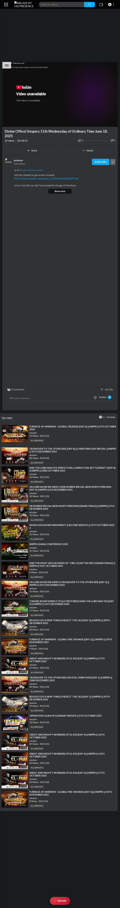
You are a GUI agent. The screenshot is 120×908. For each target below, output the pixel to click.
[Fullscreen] (113, 122)
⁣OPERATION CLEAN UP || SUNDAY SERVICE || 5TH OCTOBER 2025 (65, 715)
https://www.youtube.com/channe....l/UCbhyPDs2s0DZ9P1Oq (46, 178)
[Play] (6, 122)
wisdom (18, 160)
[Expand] (6, 4)
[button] (111, 4)
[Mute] (108, 122)
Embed (89, 150)
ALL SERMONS (37, 440)
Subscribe (100, 161)
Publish (103, 397)
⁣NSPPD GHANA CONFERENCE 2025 (48, 544)
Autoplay (110, 417)
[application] (60, 94)
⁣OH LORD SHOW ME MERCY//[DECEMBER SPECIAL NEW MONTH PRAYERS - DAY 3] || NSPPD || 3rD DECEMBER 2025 (70, 488)
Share (34, 150)
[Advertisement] (60, 37)
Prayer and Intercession (31, 170)
